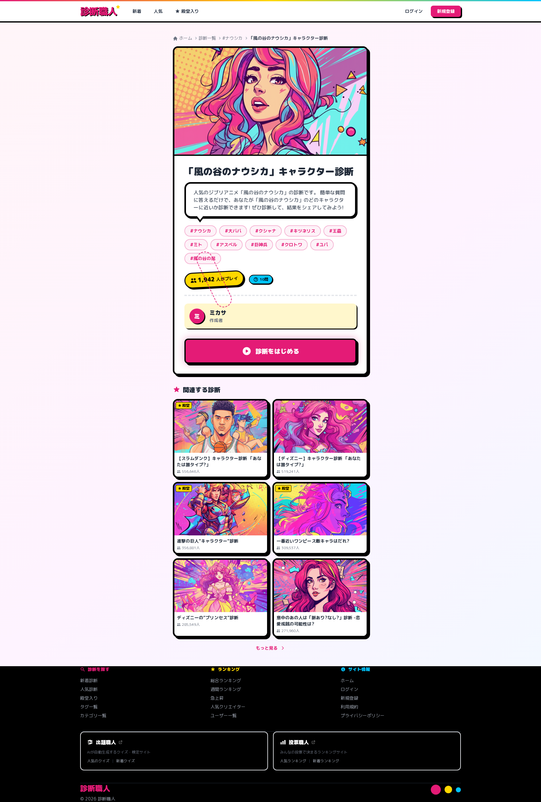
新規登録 (446, 11)
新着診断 (89, 680)
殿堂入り (190, 11)
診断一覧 (207, 38)
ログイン (414, 11)
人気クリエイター (227, 707)
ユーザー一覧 (223, 715)
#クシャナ (265, 231)
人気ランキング (293, 761)
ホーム (185, 38)
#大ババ (233, 231)
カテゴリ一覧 (93, 715)
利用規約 (349, 707)
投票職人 (299, 742)
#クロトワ (291, 245)
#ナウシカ (232, 38)
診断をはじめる (277, 351)
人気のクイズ (98, 761)
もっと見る (267, 648)
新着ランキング (326, 761)
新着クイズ (125, 761)
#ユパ (322, 245)
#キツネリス (302, 231)
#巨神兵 (259, 245)
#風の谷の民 (202, 258)
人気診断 (89, 689)
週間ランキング (225, 689)
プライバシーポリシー (362, 715)
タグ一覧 (89, 707)
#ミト (196, 245)
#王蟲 (335, 231)
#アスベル (226, 245)
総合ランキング (225, 680)
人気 (158, 11)
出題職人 (106, 742)
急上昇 (217, 698)
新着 (136, 11)
